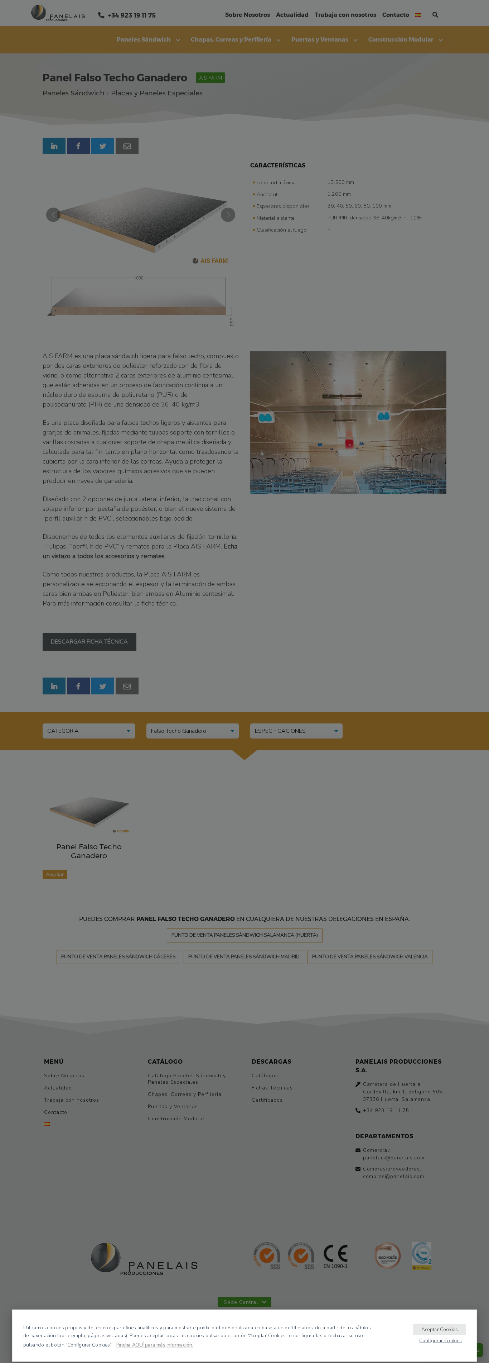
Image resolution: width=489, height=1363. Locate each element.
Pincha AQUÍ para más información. (154, 1344)
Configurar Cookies (440, 1340)
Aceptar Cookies (439, 1329)
